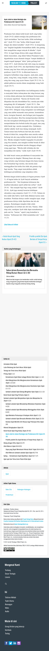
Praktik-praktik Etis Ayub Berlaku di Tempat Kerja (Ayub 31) (24, 439)
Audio (7, 611)
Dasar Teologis (10, 573)
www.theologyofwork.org (21, 524)
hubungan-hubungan (23, 489)
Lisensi (7, 577)
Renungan (8, 604)
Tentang (8, 570)
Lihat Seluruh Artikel (11, 224)
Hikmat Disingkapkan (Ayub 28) (13, 427)
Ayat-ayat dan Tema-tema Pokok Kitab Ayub (17, 459)
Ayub (7, 474)
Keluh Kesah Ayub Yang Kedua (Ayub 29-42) (17, 431)
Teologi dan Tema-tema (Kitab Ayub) (15, 370)
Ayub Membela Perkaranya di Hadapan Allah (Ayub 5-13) (23, 415)
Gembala (8, 630)
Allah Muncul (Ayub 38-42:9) (13, 446)
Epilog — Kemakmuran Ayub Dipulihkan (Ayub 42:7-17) (21, 456)
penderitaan (9, 495)
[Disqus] (24, 325)
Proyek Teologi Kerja (28, 519)
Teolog (7, 633)
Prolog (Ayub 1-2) (9, 374)
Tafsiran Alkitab (10, 597)
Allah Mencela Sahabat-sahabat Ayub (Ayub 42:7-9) (22, 452)
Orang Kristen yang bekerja (14, 626)
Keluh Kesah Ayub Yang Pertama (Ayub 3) (16, 395)
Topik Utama (9, 601)
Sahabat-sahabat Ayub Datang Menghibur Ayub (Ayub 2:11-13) (25, 391)
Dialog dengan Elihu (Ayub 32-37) (14, 443)
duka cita (9, 489)
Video (7, 607)
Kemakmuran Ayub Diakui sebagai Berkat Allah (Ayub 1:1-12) (25, 377)
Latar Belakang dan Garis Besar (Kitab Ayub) (17, 367)
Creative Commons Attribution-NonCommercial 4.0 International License (23, 521)
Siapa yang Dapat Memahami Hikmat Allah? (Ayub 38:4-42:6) (25, 449)
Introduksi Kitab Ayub (10, 364)
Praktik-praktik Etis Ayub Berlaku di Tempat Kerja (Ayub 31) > (38, 239)
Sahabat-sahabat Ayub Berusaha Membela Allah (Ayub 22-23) (25, 418)
